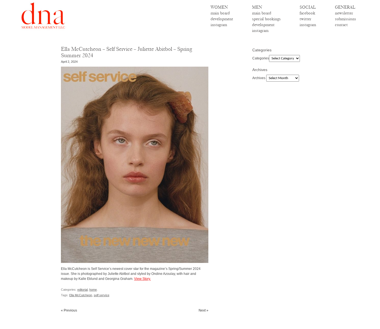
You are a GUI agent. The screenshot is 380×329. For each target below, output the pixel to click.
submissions (345, 18)
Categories (260, 58)
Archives (258, 78)
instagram (219, 24)
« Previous (69, 310)
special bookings (266, 18)
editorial (82, 289)
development (222, 18)
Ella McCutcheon (80, 295)
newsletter (344, 13)
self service (101, 295)
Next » (203, 310)
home (93, 289)
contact (341, 24)
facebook (307, 13)
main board (220, 13)
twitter (305, 18)
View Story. (142, 279)
